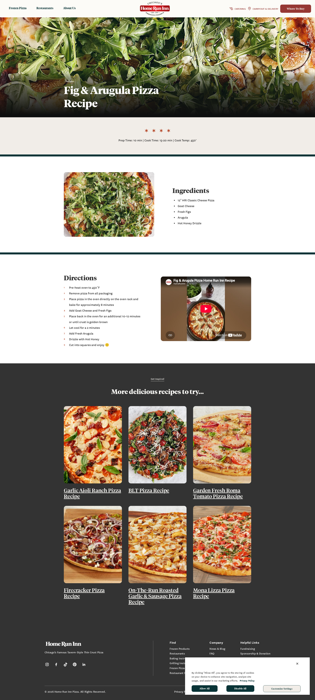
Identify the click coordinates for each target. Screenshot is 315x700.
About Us (69, 8)
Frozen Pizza (18, 8)
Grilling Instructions (182, 663)
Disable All (240, 688)
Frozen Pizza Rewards (183, 668)
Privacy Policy (182, 691)
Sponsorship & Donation (255, 653)
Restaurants (44, 8)
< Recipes (69, 81)
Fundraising (247, 649)
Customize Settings (282, 688)
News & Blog (217, 649)
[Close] (297, 663)
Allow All (205, 688)
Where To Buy (295, 8)
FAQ (212, 653)
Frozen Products (180, 649)
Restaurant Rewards (182, 673)
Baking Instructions (182, 658)
